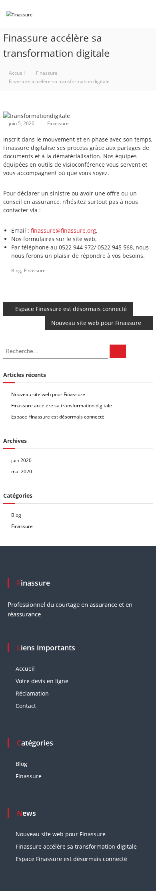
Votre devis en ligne (42, 681)
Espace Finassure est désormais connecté (57, 416)
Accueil (25, 668)
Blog (16, 270)
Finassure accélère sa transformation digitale (61, 405)
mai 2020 (21, 471)
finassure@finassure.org (63, 230)
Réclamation (32, 693)
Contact (26, 706)
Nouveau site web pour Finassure (48, 394)
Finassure (47, 73)
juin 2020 (21, 460)
